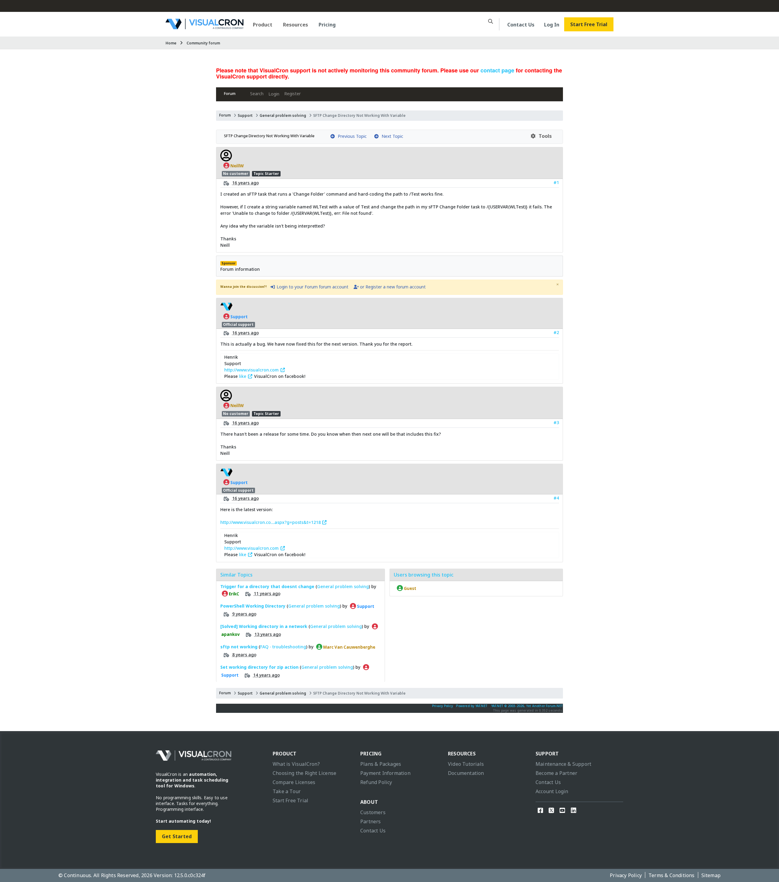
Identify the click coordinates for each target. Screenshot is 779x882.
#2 (556, 332)
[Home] (204, 27)
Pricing (327, 24)
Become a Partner (556, 773)
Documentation (466, 773)
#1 (556, 182)
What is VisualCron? (296, 764)
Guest (409, 588)
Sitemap (711, 875)
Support (245, 115)
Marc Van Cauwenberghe (348, 647)
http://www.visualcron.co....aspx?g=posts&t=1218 (271, 522)
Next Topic (391, 136)
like (243, 376)
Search (257, 93)
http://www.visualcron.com (252, 370)
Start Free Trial (588, 24)
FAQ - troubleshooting (283, 647)
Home (171, 43)
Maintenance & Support (563, 764)
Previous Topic (351, 136)
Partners (370, 821)
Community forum (203, 43)
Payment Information (385, 773)
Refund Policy (376, 782)
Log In (551, 24)
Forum (230, 93)
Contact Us (520, 24)
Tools (544, 136)
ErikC (233, 593)
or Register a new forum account (392, 287)
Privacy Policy (442, 706)
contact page (497, 70)
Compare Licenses (294, 782)
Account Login (552, 791)
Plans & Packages (380, 764)
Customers (373, 812)
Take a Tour (287, 791)
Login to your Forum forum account (311, 287)
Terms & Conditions (671, 875)
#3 (556, 422)
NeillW (236, 165)
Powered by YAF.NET (471, 706)
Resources (295, 24)
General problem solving (283, 115)
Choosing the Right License (304, 773)
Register (292, 93)
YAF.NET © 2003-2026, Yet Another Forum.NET (527, 706)
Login (273, 94)
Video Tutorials (466, 764)
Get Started (177, 836)
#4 (556, 498)
